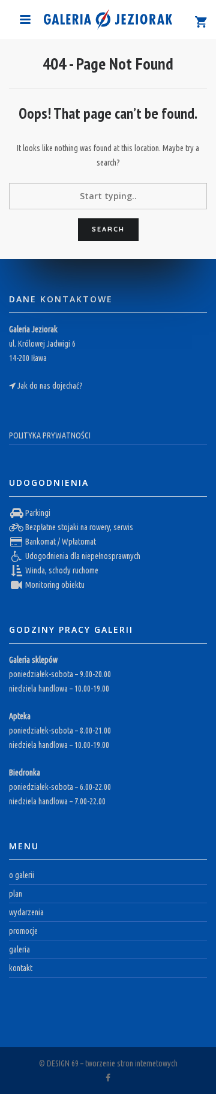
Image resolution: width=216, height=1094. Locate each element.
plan (15, 893)
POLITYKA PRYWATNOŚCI (50, 435)
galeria (19, 949)
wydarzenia (26, 912)
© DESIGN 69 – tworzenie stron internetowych (108, 1063)
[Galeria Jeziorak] (108, 18)
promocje (23, 931)
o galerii (21, 875)
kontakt (20, 968)
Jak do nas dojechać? (50, 385)
